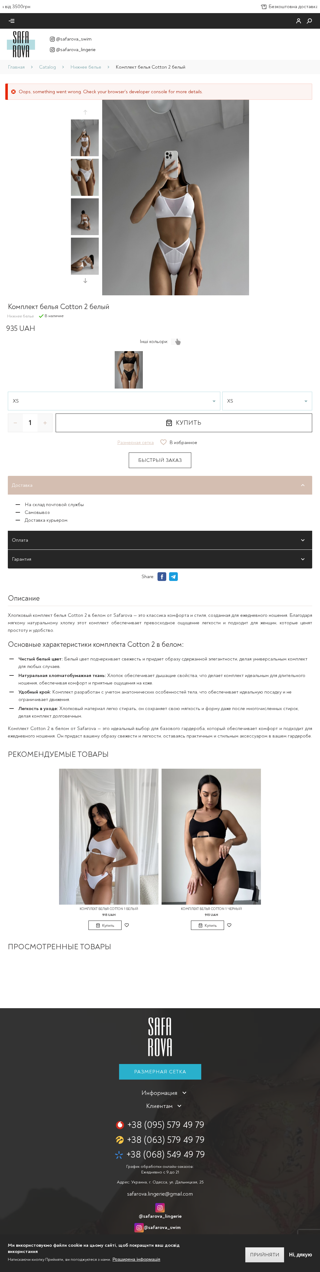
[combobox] (114, 401)
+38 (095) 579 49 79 (165, 1125)
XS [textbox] (16, 401)
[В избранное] (126, 925)
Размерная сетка (160, 1072)
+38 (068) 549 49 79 (165, 1154)
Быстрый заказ (160, 460)
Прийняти (264, 1255)
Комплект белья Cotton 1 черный (211, 909)
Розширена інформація (136, 1259)
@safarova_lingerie (76, 49)
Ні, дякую (300, 1254)
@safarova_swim (74, 39)
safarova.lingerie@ (160, 1193)
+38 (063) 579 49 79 (166, 1140)
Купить (189, 423)
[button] (85, 112)
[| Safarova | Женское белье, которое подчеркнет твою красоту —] (21, 44)
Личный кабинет (298, 21)
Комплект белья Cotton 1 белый (109, 909)
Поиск (309, 21)
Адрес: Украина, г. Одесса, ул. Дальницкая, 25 (160, 1182)
